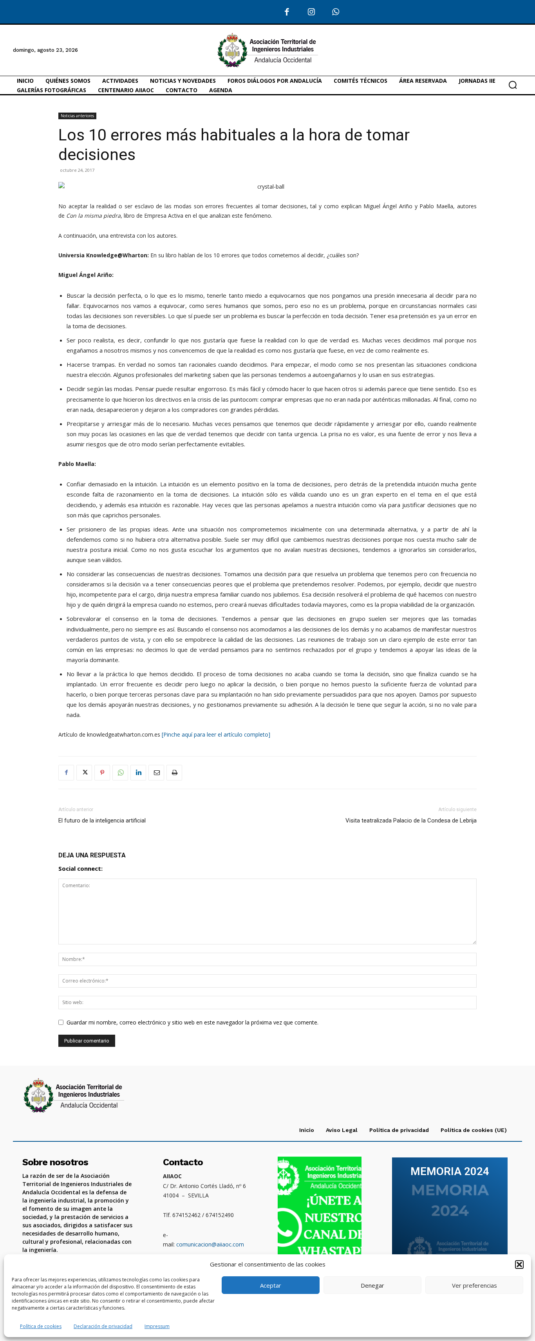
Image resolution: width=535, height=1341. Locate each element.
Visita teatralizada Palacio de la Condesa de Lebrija (411, 820)
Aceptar (270, 1285)
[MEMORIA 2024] (449, 1216)
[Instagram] (311, 12)
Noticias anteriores (77, 115)
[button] (519, 1264)
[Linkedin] (138, 773)
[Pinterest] (102, 773)
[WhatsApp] (335, 12)
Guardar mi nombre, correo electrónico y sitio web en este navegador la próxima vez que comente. (192, 1022)
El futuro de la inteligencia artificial (102, 820)
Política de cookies (40, 1326)
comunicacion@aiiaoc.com (210, 1244)
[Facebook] (287, 12)
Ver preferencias (474, 1285)
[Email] (156, 773)
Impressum (157, 1326)
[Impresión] (174, 773)
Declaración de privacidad (103, 1326)
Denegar (372, 1285)
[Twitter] (84, 773)
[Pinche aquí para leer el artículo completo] (216, 734)
